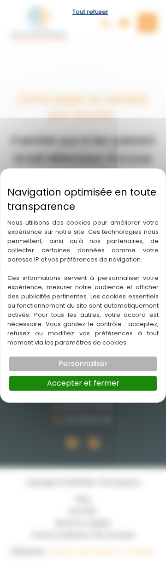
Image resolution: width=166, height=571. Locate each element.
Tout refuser (90, 11)
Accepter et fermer (83, 383)
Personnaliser (83, 363)
